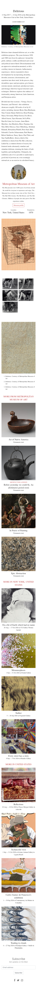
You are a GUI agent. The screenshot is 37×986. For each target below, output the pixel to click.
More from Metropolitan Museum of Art (18, 398)
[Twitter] (18, 980)
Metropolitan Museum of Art (18, 184)
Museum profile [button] (18, 205)
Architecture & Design (18, 482)
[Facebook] (14, 980)
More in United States (18, 764)
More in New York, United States (18, 583)
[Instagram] (22, 980)
